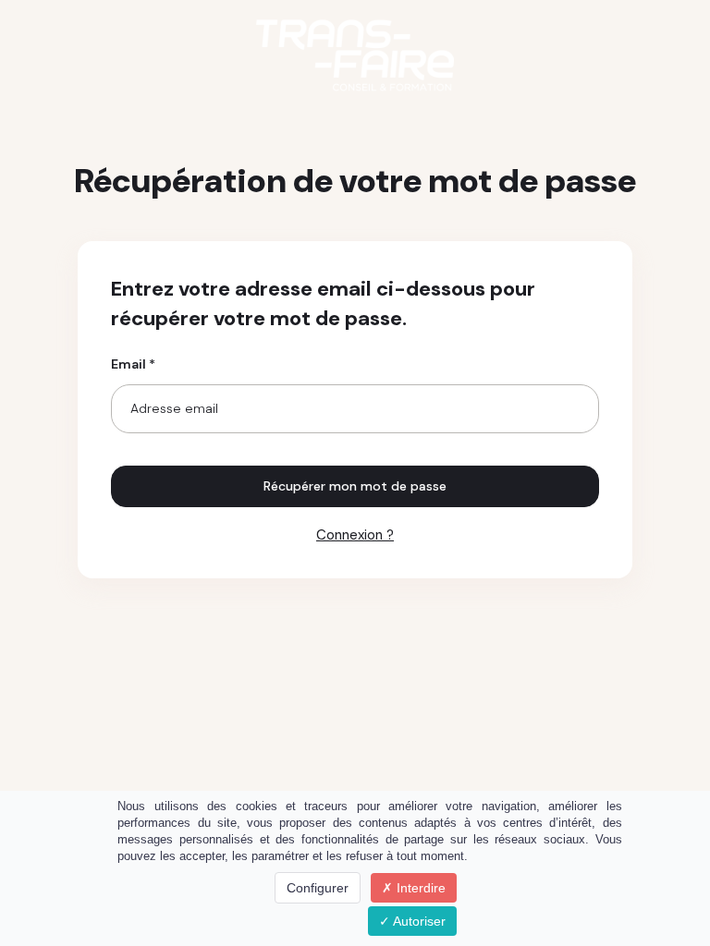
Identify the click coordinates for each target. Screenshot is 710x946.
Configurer (318, 887)
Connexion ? (355, 535)
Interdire (419, 887)
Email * (133, 364)
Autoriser (418, 921)
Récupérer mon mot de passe (355, 486)
